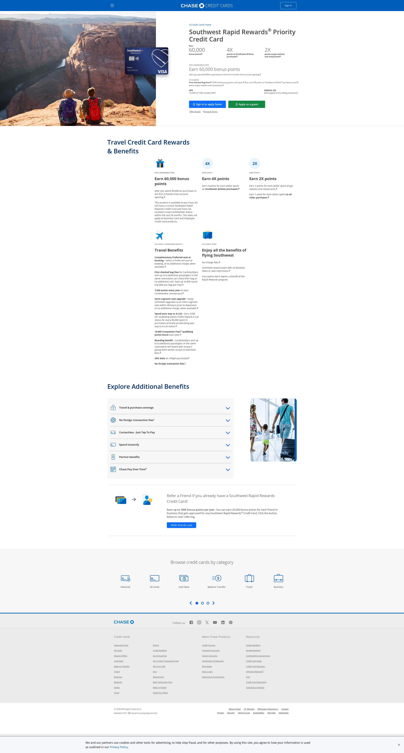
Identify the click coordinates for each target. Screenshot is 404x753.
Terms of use (244, 712)
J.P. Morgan (249, 709)
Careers (284, 709)
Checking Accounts (211, 650)
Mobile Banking (253, 650)
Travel (250, 586)
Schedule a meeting (255, 687)
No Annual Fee (160, 655)
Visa (155, 671)
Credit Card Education (256, 682)
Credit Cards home (201, 25)
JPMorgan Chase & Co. (268, 709)
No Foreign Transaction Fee (166, 661)
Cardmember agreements (258, 655)
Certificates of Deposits (213, 661)
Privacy (220, 712)
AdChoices (283, 712)
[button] (399, 745)
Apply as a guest (252, 105)
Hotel (116, 692)
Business (279, 586)
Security (231, 712)
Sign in (290, 5)
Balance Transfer (217, 586)
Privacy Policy (119, 747)
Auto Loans (207, 671)
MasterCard (158, 677)
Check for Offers (160, 692)
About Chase (235, 709)
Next (213, 603)
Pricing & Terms (210, 111)
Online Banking (253, 645)
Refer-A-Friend (159, 687)
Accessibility (258, 712)
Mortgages (207, 666)
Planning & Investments (213, 677)
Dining (156, 645)
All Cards (155, 586)
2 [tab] (202, 603)
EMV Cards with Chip (162, 682)
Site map (271, 712)
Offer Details (195, 111)
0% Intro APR (159, 666)
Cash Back (183, 586)
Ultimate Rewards (255, 671)
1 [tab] (197, 603)
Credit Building (160, 650)
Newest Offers (120, 655)
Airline (117, 687)
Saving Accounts (209, 655)
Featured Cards (121, 645)
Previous (190, 603)
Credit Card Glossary (255, 666)
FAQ (248, 677)
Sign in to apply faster (211, 105)
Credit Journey (208, 645)
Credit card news (254, 661)
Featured (126, 586)
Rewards (118, 682)
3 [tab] (208, 603)
